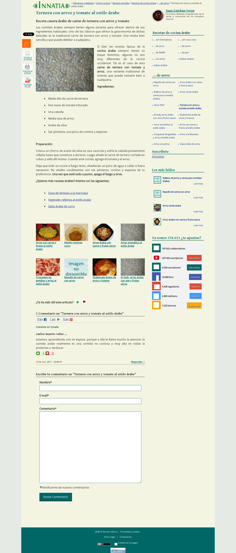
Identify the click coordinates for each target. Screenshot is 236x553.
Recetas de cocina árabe (144, 3)
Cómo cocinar (103, 3)
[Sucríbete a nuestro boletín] (156, 267)
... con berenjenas (163, 39)
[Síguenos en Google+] (156, 286)
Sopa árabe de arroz (190, 143)
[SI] (77, 301)
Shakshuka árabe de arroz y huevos (104, 279)
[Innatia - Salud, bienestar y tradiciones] (51, 5)
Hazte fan (195, 276)
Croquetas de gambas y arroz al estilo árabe (46, 280)
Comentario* (47, 409)
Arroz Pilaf (159, 105)
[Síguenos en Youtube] (156, 257)
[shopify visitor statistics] (118, 549)
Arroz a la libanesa (189, 134)
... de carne (185, 46)
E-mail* (44, 395)
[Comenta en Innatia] (156, 248)
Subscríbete (194, 257)
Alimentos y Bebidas (83, 3)
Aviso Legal (109, 536)
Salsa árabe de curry (61, 206)
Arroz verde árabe (189, 91)
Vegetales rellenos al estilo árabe (69, 200)
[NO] (84, 301)
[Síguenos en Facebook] (156, 276)
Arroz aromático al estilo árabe (131, 244)
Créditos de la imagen (128, 542)
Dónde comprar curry (73, 244)
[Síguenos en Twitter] (156, 295)
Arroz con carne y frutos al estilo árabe (46, 246)
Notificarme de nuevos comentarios (65, 487)
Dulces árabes (187, 58)
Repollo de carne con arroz (74, 279)
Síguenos (195, 286)
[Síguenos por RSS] (156, 305)
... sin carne (159, 58)
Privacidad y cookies (130, 531)
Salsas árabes (160, 65)
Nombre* (45, 382)
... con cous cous (188, 39)
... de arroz (163, 3)
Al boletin (158, 157)
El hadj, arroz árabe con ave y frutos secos (132, 280)
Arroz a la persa (161, 143)
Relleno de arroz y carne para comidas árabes (163, 95)
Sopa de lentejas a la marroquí (68, 193)
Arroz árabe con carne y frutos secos (104, 244)
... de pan (184, 52)
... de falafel (159, 52)
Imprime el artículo (27, 72)
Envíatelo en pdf (27, 85)
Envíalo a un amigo (27, 58)
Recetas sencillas (120, 3)
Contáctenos (126, 536)
